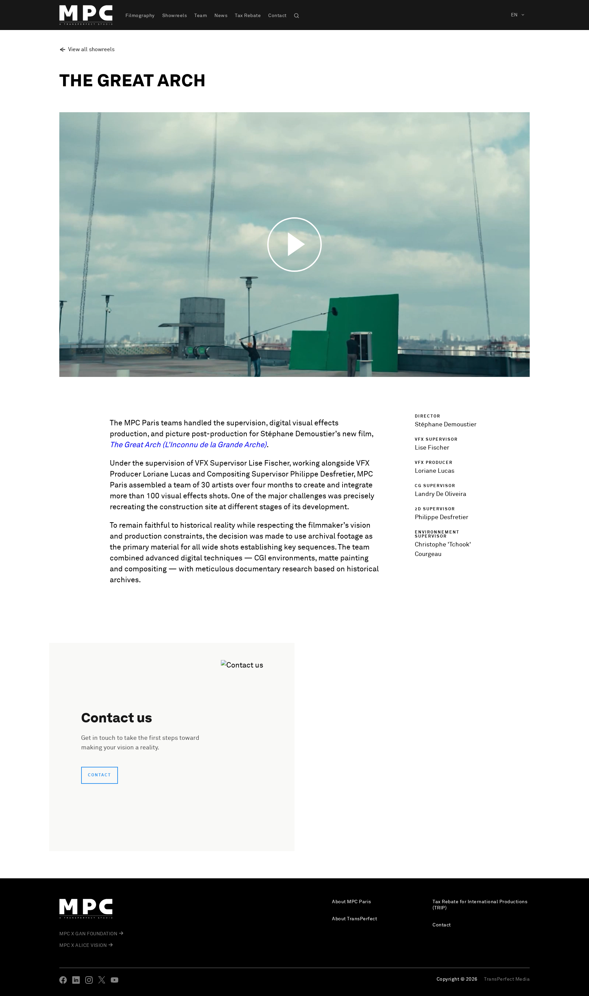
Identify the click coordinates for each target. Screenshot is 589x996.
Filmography (140, 15)
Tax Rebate (248, 15)
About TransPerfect (354, 919)
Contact (277, 15)
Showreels (174, 15)
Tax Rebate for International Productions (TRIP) (480, 904)
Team (200, 15)
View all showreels (91, 49)
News (220, 15)
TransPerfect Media (507, 979)
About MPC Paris (351, 901)
